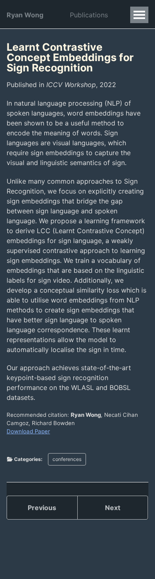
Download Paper (28, 431)
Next (112, 507)
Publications (89, 15)
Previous (42, 507)
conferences (66, 459)
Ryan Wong (25, 15)
